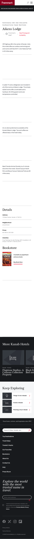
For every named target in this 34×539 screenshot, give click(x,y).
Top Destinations (8, 436)
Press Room (6, 471)
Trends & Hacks (7, 445)
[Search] (29, 430)
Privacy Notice (6, 527)
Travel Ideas (6, 441)
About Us (5, 458)
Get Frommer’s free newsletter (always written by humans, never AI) (17, 8)
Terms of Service (6, 531)
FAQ (3, 467)
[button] (31, 2)
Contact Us (6, 463)
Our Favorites (7, 449)
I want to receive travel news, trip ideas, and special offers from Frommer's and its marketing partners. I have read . (17, 506)
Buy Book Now (18, 262)
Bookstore (6, 454)
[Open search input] (28, 3)
